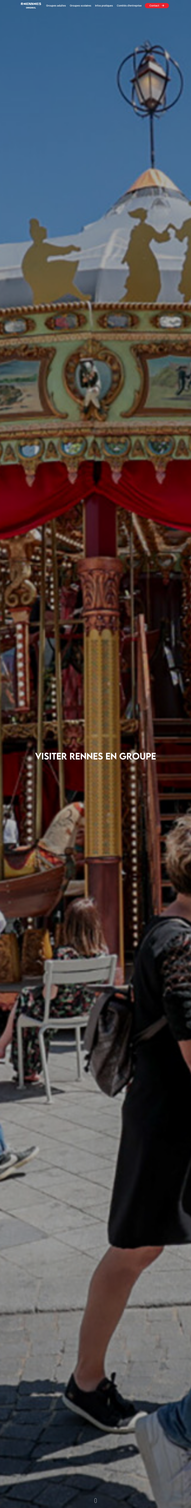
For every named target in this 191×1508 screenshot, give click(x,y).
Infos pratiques (104, 5)
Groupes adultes (56, 5)
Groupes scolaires (80, 5)
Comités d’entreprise (129, 5)
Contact (154, 5)
